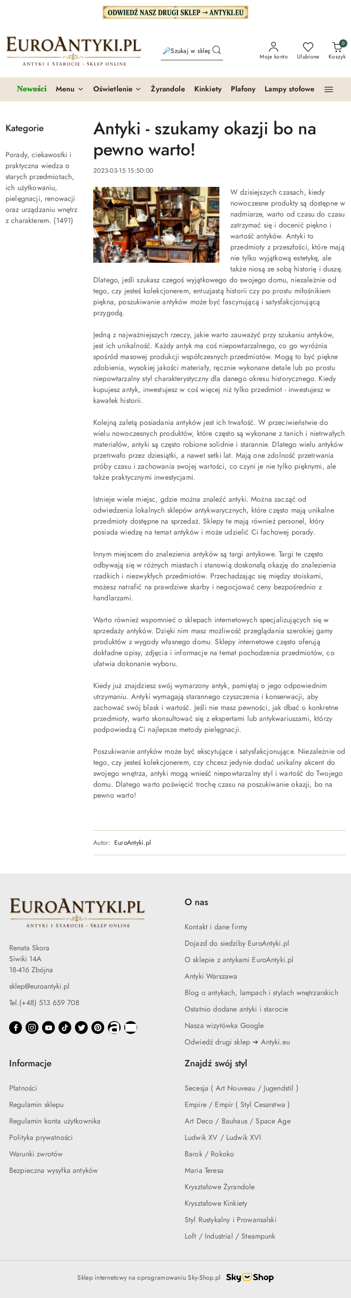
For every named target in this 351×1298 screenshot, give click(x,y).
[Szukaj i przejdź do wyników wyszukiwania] (216, 51)
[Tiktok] (64, 1027)
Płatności (23, 1088)
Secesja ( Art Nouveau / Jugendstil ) (241, 1088)
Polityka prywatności (41, 1137)
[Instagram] (32, 1027)
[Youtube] (48, 1027)
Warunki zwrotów (36, 1154)
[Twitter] (81, 1027)
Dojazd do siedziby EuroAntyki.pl (237, 943)
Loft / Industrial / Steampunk (230, 1236)
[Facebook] (15, 1027)
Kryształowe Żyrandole (220, 1186)
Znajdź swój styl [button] (216, 1063)
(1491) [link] (63, 220)
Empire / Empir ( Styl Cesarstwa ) (237, 1104)
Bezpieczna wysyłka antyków (53, 1170)
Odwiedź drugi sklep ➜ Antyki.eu (237, 1042)
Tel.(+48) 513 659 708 (44, 1002)
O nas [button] (196, 902)
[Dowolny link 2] (130, 1027)
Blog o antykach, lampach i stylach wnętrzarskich (261, 992)
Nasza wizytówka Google (224, 1025)
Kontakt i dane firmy (216, 927)
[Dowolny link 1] (114, 1027)
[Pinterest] (97, 1027)
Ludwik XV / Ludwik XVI (223, 1137)
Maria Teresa (204, 1170)
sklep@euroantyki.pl (39, 986)
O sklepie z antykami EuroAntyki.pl (239, 959)
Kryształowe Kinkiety (216, 1203)
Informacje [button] (30, 1063)
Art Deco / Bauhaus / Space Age (238, 1121)
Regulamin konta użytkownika (55, 1121)
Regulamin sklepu (36, 1104)
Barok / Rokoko (209, 1154)
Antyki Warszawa (211, 976)
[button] (70, 89)
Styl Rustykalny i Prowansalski (231, 1219)
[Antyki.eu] (175, 11)
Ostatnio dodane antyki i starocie (236, 1009)
